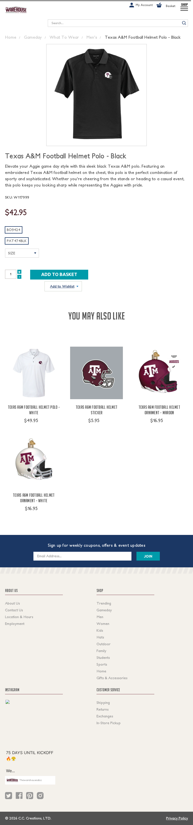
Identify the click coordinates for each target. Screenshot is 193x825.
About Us (12, 603)
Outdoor (103, 644)
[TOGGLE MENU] (184, 11)
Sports (101, 664)
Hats (100, 637)
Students (103, 658)
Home (101, 671)
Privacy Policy (177, 818)
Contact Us (14, 610)
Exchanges (104, 716)
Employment (14, 624)
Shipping (103, 703)
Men (99, 617)
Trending (103, 603)
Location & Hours (19, 617)
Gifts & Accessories (111, 678)
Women (102, 624)
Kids (99, 630)
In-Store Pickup (108, 723)
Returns (102, 709)
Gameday (104, 610)
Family (101, 651)
